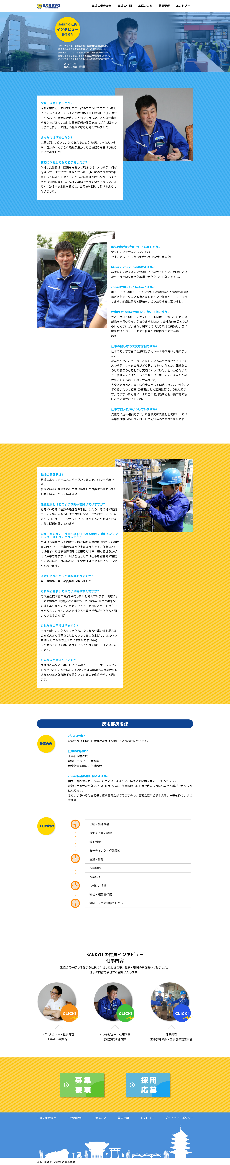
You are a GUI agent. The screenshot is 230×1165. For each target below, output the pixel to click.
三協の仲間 (125, 6)
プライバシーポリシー (179, 1118)
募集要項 (164, 6)
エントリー (183, 6)
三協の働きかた (102, 6)
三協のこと (145, 6)
